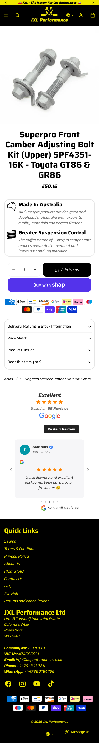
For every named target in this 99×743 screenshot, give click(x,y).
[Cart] (92, 15)
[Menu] (6, 15)
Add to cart (70, 270)
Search (10, 541)
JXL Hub (11, 593)
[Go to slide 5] (49, 502)
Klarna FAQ (14, 571)
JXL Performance (55, 721)
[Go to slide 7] (57, 501)
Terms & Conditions (20, 548)
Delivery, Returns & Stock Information (39, 326)
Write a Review (61, 429)
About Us (12, 563)
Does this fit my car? (24, 362)
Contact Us (13, 578)
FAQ (7, 586)
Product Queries (20, 350)
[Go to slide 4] (45, 502)
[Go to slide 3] (41, 501)
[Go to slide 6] (53, 502)
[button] (70, 15)
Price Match (17, 338)
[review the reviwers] (22, 462)
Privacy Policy (16, 556)
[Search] (17, 15)
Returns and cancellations (26, 601)
